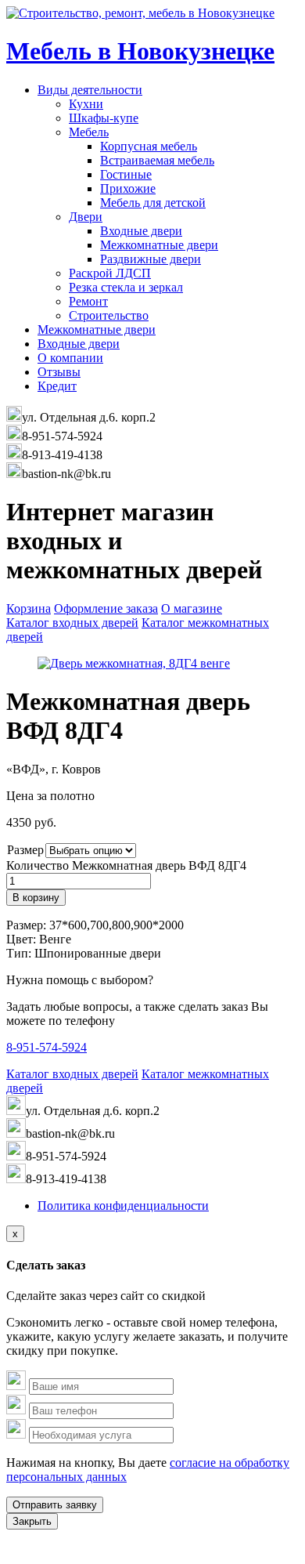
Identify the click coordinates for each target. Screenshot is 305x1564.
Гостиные (126, 174)
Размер (25, 849)
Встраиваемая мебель (157, 160)
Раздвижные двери (150, 259)
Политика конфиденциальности (123, 1205)
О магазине (191, 608)
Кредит (57, 386)
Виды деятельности (90, 89)
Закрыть (32, 1521)
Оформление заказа (106, 608)
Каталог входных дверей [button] (72, 622)
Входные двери (141, 230)
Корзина (28, 608)
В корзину (36, 897)
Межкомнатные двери (159, 245)
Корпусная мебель (148, 146)
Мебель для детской (153, 202)
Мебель (89, 132)
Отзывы (59, 371)
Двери (85, 216)
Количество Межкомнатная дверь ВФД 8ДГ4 (126, 865)
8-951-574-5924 (46, 1047)
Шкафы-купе (103, 118)
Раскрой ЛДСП (110, 273)
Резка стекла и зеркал (126, 287)
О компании (70, 357)
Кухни (86, 103)
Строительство (109, 315)
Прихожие (128, 188)
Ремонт (88, 301)
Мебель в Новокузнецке (140, 51)
